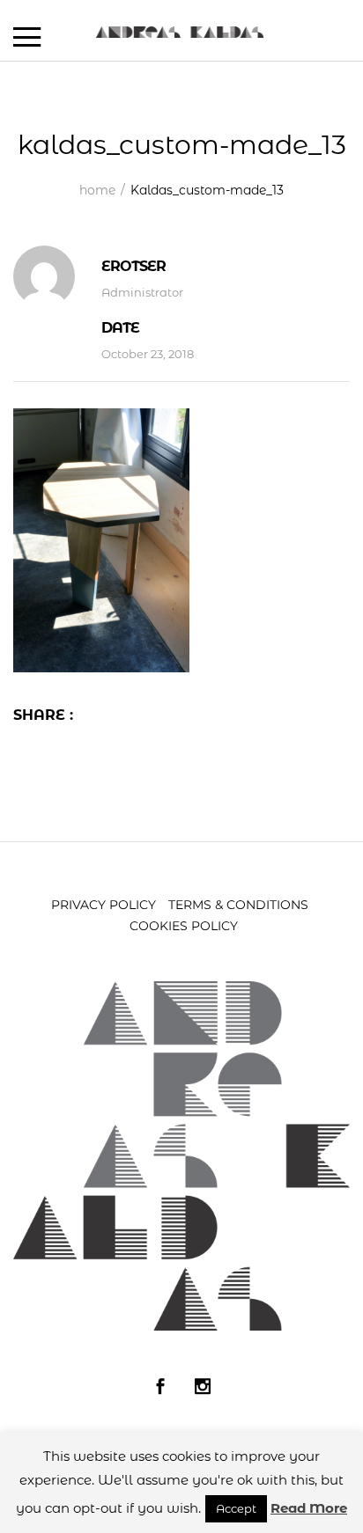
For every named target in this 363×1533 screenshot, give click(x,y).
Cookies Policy (184, 926)
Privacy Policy (103, 905)
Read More (308, 1508)
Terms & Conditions (238, 905)
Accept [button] (236, 1508)
